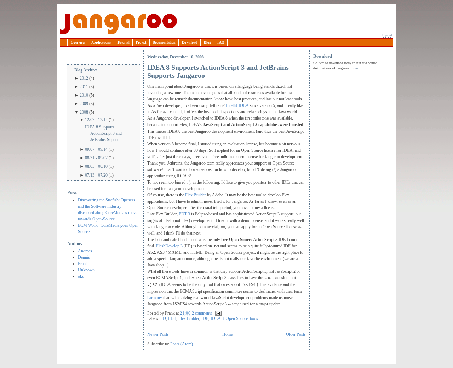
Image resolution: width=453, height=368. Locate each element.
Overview (78, 42)
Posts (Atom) (181, 343)
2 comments (202, 313)
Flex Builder (195, 194)
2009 (84, 103)
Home (227, 334)
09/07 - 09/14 (96, 149)
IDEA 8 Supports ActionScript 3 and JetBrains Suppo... (103, 133)
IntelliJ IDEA (237, 105)
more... (356, 68)
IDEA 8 (217, 318)
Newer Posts (158, 334)
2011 (84, 86)
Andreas (85, 250)
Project (141, 42)
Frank (83, 263)
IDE (204, 318)
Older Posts (296, 334)
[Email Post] (217, 313)
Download (189, 42)
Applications (101, 42)
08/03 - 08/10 (96, 166)
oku (81, 276)
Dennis (84, 257)
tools (254, 318)
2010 (84, 95)
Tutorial (123, 42)
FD (163, 318)
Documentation (164, 42)
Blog (207, 42)
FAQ (220, 42)
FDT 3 (184, 214)
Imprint (387, 35)
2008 (84, 112)
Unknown (86, 270)
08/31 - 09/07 (96, 157)
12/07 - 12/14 (96, 119)
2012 (84, 78)
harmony (155, 297)
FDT (172, 318)
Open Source (237, 318)
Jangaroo (118, 24)
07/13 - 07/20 (96, 175)
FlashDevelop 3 (169, 245)
